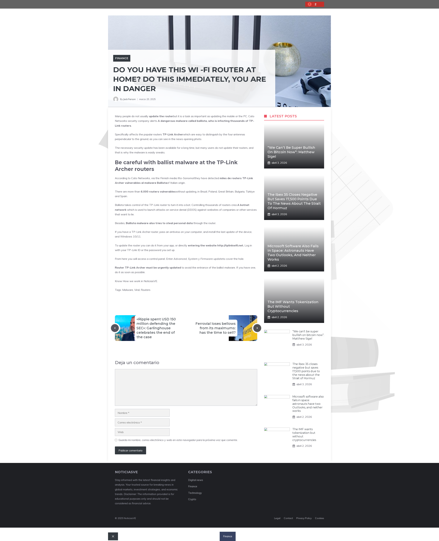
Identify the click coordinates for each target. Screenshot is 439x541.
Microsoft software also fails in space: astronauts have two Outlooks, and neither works (308, 403)
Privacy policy (304, 518)
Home (176, 536)
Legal (277, 518)
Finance (121, 58)
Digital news (195, 480)
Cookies (319, 518)
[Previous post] (115, 328)
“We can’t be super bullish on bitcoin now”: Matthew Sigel (291, 152)
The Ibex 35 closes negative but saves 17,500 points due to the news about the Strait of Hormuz (306, 371)
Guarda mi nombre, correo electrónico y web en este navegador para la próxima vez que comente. (178, 440)
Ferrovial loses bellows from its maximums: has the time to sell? (215, 328)
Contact (288, 518)
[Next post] (257, 328)
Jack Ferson (129, 99)
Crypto (192, 499)
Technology (195, 493)
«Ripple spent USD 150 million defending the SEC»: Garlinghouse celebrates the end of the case (156, 328)
